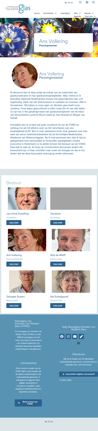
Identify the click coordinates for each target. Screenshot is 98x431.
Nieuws (88, 13)
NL (66, 3)
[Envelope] (74, 336)
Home (37, 13)
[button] (78, 343)
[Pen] (81, 336)
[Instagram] (68, 336)
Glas (76, 13)
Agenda (77, 16)
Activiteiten (48, 13)
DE (72, 3)
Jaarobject (65, 13)
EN (69, 3)
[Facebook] (61, 336)
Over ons (89, 16)
